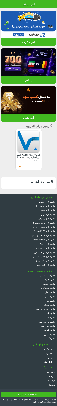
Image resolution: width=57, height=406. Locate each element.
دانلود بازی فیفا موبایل (45, 265)
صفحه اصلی (49, 372)
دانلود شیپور (49, 334)
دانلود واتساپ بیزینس (45, 309)
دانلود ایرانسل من (47, 322)
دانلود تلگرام (49, 280)
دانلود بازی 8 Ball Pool (45, 244)
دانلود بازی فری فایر (46, 210)
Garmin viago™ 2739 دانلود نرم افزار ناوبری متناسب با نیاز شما (28, 157)
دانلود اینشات (49, 305)
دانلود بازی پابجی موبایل (44, 206)
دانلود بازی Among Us (45, 248)
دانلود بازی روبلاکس (46, 218)
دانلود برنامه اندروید (46, 275)
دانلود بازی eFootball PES (44, 231)
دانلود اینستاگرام (48, 288)
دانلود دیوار (50, 292)
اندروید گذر (28, 4)
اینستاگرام (48, 349)
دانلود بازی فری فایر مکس (43, 227)
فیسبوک (49, 353)
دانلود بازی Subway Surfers (43, 240)
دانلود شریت (49, 317)
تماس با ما (50, 381)
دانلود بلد (51, 313)
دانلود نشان (50, 301)
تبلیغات (52, 376)
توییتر (50, 357)
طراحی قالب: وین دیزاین (27, 394)
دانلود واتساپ (49, 284)
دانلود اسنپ (49, 296)
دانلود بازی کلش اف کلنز (44, 256)
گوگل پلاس (48, 362)
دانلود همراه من (48, 326)
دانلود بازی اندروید (47, 202)
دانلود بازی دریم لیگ (46, 214)
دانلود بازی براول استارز (44, 252)
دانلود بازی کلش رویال (45, 261)
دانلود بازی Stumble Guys (44, 223)
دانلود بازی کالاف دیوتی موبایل (41, 235)
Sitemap (51, 385)
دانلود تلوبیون (49, 330)
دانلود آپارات (49, 338)
